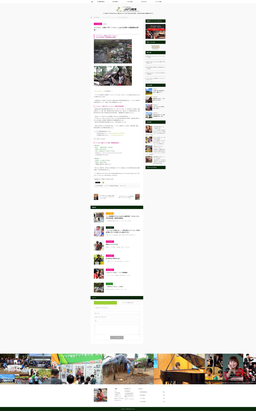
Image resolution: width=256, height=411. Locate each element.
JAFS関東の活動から (101, 1)
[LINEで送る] (103, 182)
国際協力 (112, 185)
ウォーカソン (109, 283)
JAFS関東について (118, 394)
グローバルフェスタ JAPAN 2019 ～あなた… (158, 107)
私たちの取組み (109, 213)
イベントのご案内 (158, 1)
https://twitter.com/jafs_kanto (117, 135)
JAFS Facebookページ (99, 91)
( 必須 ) (97, 313)
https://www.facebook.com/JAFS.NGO (117, 133)
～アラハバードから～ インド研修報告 (116, 272)
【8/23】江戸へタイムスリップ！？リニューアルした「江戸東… (155, 57)
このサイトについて (118, 396)
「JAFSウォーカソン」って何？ (114, 286)
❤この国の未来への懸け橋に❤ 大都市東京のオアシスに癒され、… (155, 68)
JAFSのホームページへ (100, 402)
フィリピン (108, 185)
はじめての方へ (144, 1)
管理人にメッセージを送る (119, 398)
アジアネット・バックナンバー (129, 400)
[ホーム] (92, 1)
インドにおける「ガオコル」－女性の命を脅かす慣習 (129, 394)
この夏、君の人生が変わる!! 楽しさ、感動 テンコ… (159, 91)
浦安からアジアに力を (112, 244)
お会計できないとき (118, 400)
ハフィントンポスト (100, 63)
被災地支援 (116, 185)
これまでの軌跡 (129, 1)
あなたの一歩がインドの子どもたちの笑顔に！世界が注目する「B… (155, 62)
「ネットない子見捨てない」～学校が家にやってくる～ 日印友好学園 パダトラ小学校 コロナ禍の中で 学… (123, 231)
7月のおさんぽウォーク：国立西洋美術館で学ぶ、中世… (159, 115)
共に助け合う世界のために (113, 258)
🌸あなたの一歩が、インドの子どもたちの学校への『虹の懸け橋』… (155, 73)
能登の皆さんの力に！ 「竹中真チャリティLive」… (159, 99)
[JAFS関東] (128, 11)
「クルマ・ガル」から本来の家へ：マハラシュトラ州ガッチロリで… (155, 79)
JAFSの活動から (115, 1)
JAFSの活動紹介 (98, 23)
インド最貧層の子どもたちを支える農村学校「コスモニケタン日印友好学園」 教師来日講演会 (122, 217)
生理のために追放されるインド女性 (129, 397)
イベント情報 (152, 398)
